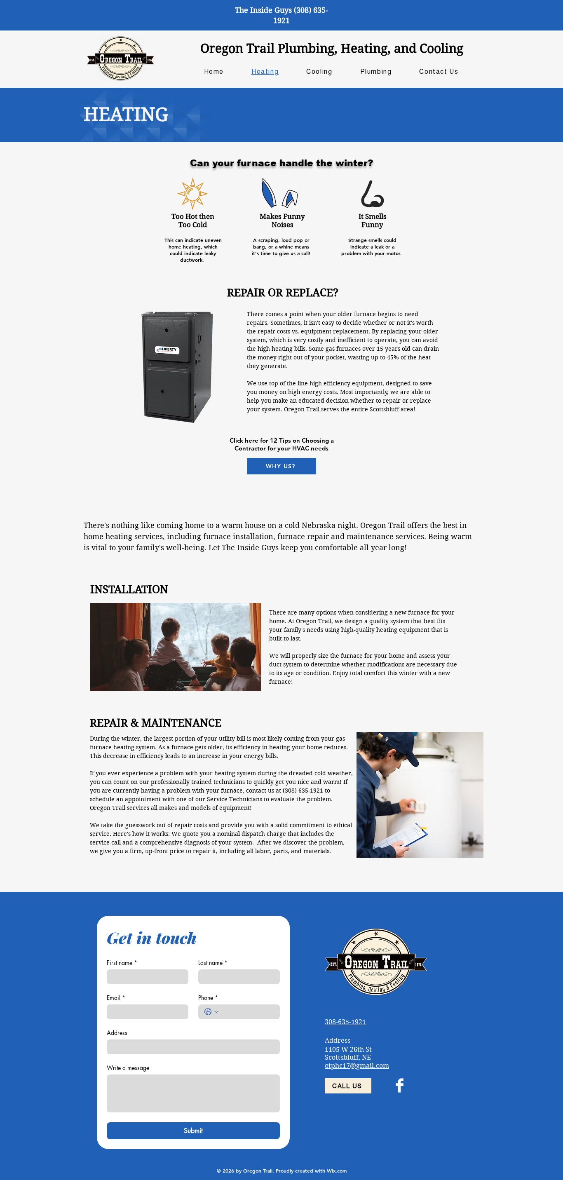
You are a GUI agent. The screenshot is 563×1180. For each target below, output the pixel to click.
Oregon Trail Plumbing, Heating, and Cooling (331, 48)
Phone (208, 997)
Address (117, 1032)
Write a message (128, 1067)
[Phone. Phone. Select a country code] (211, 1012)
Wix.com (337, 1170)
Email (116, 997)
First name (122, 962)
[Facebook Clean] (399, 1085)
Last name (213, 962)
